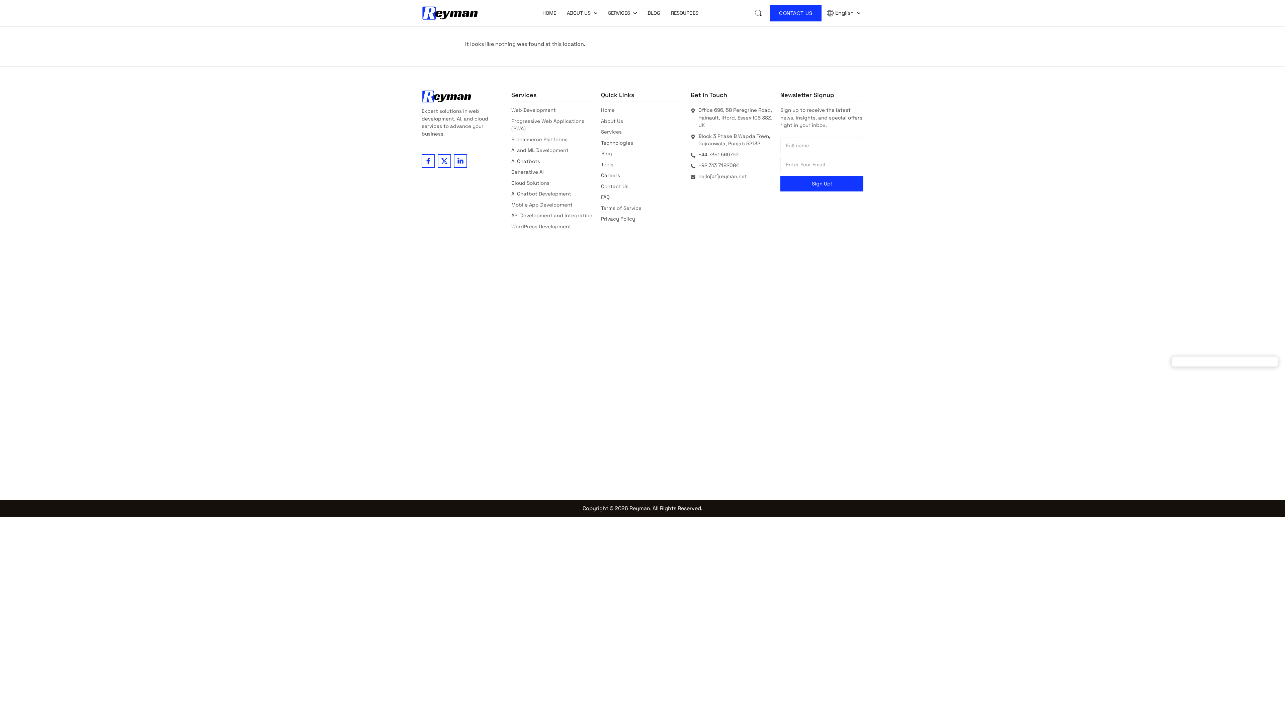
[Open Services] (635, 13)
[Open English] (858, 13)
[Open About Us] (595, 13)
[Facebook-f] (428, 161)
